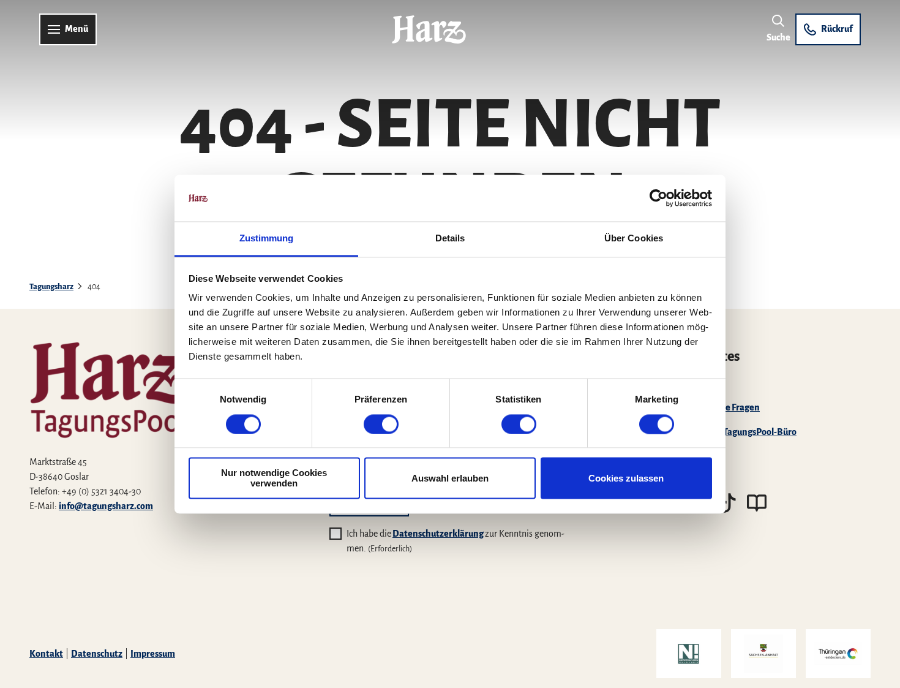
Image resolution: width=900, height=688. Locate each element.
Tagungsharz (51, 286)
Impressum (152, 654)
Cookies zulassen (626, 478)
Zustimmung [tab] (266, 238)
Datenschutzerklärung (438, 534)
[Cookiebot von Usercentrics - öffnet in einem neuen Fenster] (658, 198)
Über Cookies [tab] (633, 238)
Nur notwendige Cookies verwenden (274, 478)
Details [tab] (450, 238)
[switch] (381, 424)
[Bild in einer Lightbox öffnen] (150, 377)
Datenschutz (96, 654)
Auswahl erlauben (450, 478)
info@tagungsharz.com (106, 506)
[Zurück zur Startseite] (429, 29)
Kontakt (46, 654)
